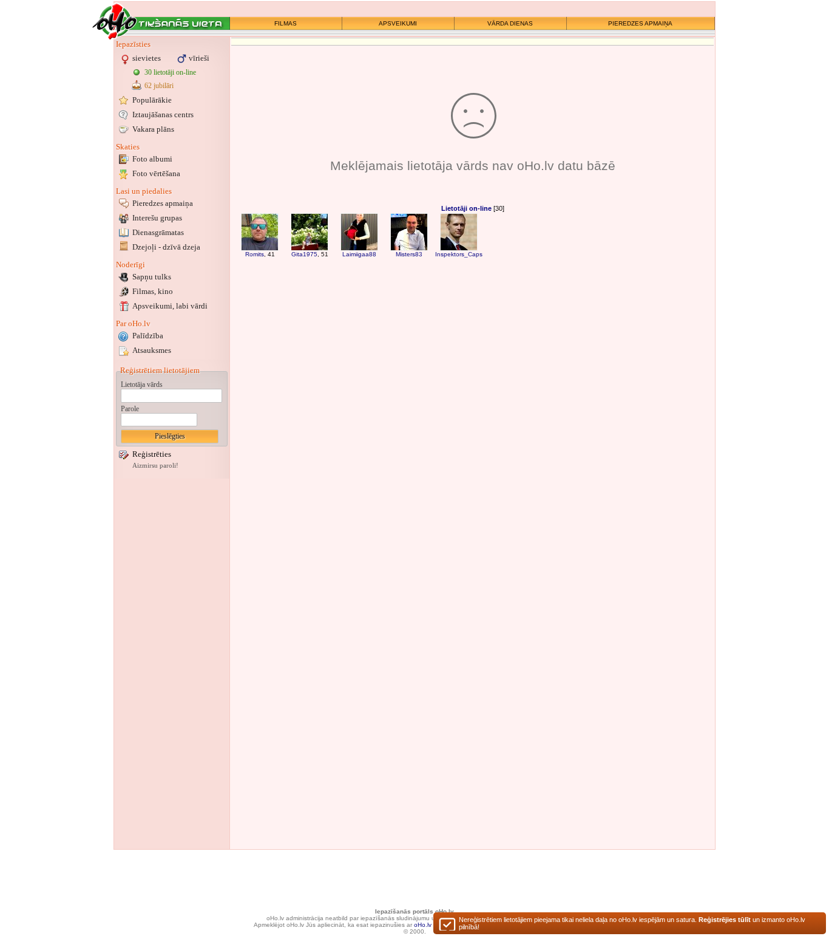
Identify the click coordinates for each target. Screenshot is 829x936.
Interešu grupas (157, 217)
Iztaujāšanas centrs (163, 114)
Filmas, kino (152, 291)
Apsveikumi (170, 305)
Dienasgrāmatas (158, 232)
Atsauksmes (151, 350)
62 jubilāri (159, 85)
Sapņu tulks (151, 276)
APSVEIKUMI (398, 23)
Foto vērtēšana (156, 173)
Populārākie (152, 99)
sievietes (146, 58)
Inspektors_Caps (458, 254)
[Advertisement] (171, 664)
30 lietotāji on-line (170, 72)
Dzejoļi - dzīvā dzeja (166, 246)
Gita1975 (304, 254)
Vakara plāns (153, 129)
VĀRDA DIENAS (510, 23)
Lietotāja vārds (142, 384)
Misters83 (409, 254)
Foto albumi (152, 158)
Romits (254, 254)
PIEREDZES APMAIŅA (640, 23)
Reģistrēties (151, 454)
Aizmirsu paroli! (155, 465)
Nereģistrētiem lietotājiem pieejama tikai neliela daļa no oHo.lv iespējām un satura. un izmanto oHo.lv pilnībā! (632, 923)
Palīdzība (147, 335)
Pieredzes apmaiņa (162, 203)
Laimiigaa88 (359, 254)
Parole (130, 409)
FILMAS (285, 23)
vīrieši (199, 58)
